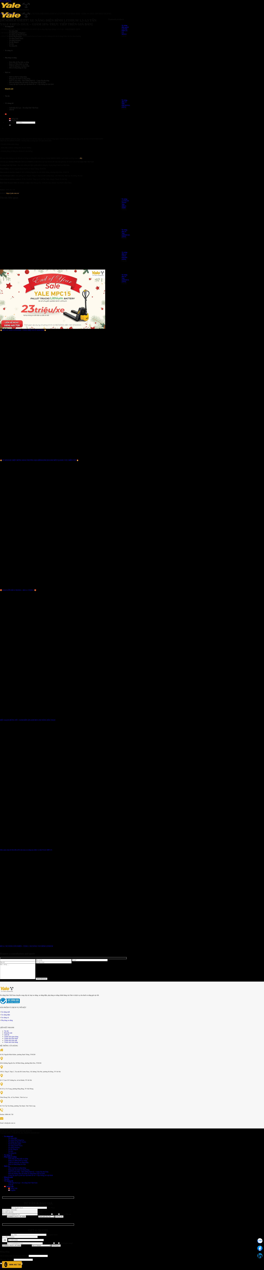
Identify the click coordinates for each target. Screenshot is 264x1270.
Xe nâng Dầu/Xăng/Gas (16, 1140)
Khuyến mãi (12, 14)
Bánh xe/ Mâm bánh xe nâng (17, 1160)
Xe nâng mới (5, 1012)
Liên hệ (6, 1035)
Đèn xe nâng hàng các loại (17, 1164)
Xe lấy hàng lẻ (13, 1149)
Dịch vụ (7, 1166)
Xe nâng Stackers (14, 1147)
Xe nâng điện (5, 1015)
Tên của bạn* (6, 1208)
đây (81, 158)
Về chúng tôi (8, 1181)
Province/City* (27, 1245)
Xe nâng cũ (5, 1017)
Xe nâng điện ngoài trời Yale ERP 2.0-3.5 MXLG (125, 29)
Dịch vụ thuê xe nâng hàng (17, 1168)
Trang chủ (3, 14)
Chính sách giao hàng (11, 1036)
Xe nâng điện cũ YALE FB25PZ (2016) (124, 255)
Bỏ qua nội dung (5, 1)
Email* (4, 1243)
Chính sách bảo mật (10, 1040)
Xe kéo (10, 1151)
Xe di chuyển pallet (14, 1144)
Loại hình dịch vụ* (51, 1214)
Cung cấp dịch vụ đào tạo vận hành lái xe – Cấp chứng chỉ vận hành (30, 1175)
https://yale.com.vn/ (12, 193)
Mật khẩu (6, 1260)
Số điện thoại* (25, 1238)
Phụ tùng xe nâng (7, 1020)
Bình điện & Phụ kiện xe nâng (18, 1159)
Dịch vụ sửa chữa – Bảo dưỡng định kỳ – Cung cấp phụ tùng (28, 1172)
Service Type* (53, 1243)
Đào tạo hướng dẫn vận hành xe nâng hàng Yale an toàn (26, 1173)
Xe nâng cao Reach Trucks (17, 1142)
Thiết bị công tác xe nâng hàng (18, 1162)
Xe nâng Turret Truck (15, 1146)
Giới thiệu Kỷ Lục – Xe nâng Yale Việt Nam (22, 1183)
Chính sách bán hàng (11, 1042)
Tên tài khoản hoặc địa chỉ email (14, 1256)
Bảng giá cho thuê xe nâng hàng (18, 1170)
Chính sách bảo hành (11, 1038)
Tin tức (6, 1031)
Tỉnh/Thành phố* (32, 1216)
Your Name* (6, 1235)
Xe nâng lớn (12, 1153)
